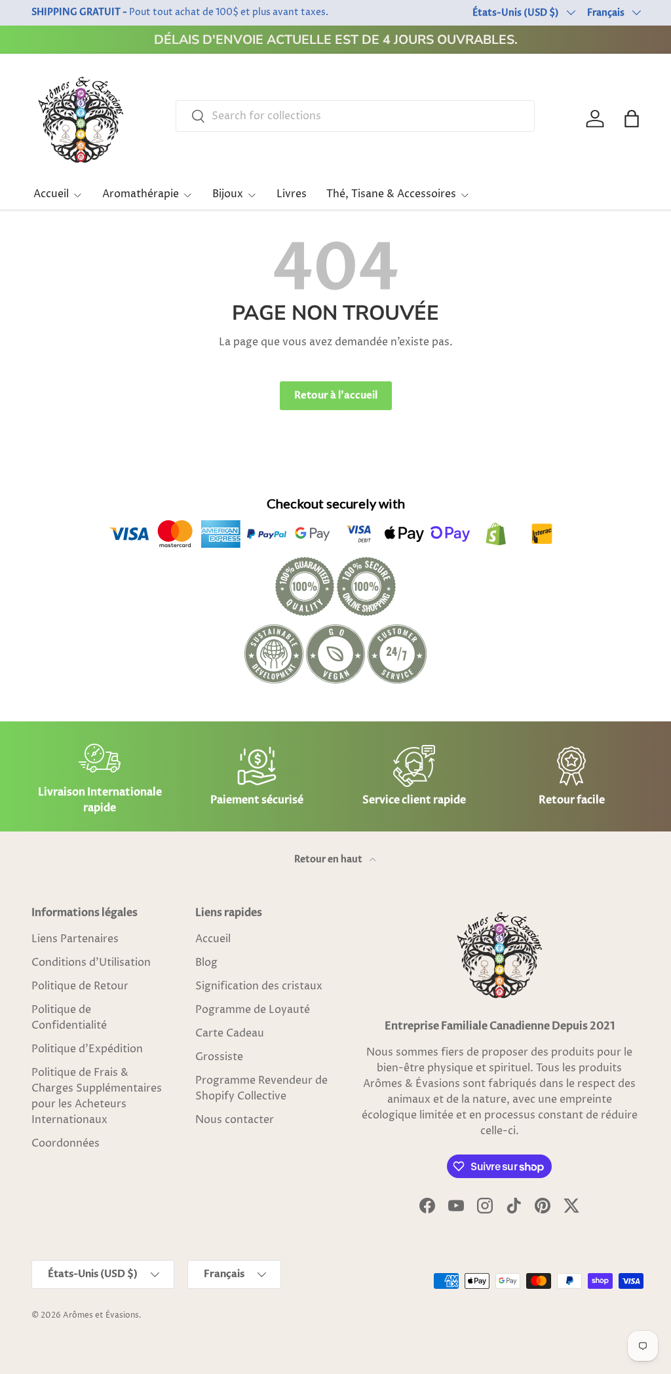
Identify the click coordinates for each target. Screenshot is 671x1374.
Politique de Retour (79, 986)
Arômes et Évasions (101, 1315)
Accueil (213, 939)
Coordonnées (65, 1143)
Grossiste (219, 1057)
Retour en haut (329, 859)
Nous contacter (234, 1120)
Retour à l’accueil (335, 395)
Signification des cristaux (258, 986)
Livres (292, 194)
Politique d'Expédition (87, 1049)
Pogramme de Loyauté (252, 1009)
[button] (631, 118)
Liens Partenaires (75, 939)
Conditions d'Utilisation (91, 962)
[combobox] (355, 116)
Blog (206, 962)
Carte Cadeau (229, 1033)
